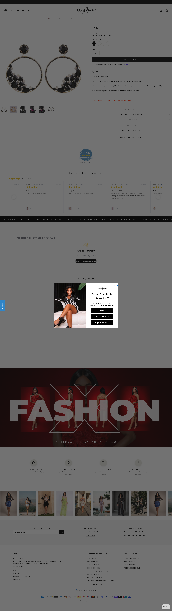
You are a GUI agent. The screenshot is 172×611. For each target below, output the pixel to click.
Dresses (102, 310)
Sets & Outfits (102, 316)
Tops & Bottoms (102, 322)
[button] (2, 305)
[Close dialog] (116, 285)
